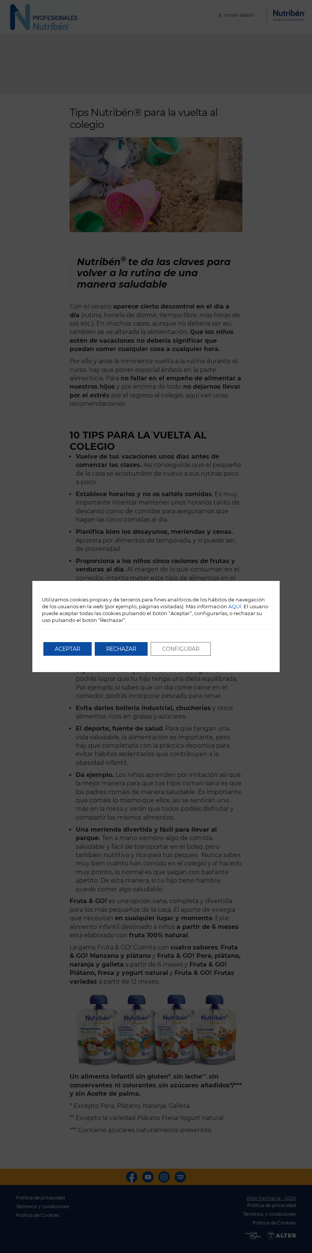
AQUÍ (234, 606)
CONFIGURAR (180, 648)
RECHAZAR (121, 648)
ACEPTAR (67, 648)
